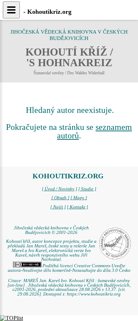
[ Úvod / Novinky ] (59, 189)
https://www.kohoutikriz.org (94, 294)
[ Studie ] (87, 189)
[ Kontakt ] (77, 207)
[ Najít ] (58, 207)
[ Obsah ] (60, 197)
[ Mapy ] (78, 197)
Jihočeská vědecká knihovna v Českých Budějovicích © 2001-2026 (51, 230)
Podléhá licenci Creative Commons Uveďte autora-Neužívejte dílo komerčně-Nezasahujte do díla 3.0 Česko (69, 268)
